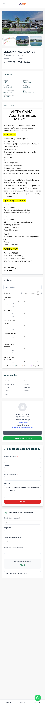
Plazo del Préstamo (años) (13, 547)
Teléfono (8, 465)
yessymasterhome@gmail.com (22, 427)
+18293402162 (22, 422)
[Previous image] (5, 23)
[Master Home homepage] (22, 4)
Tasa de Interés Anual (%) (13, 537)
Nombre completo (11, 457)
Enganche (7, 527)
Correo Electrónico (11, 474)
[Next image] (39, 23)
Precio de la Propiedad (12, 518)
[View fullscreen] (39, 30)
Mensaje (7, 483)
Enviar (22, 502)
